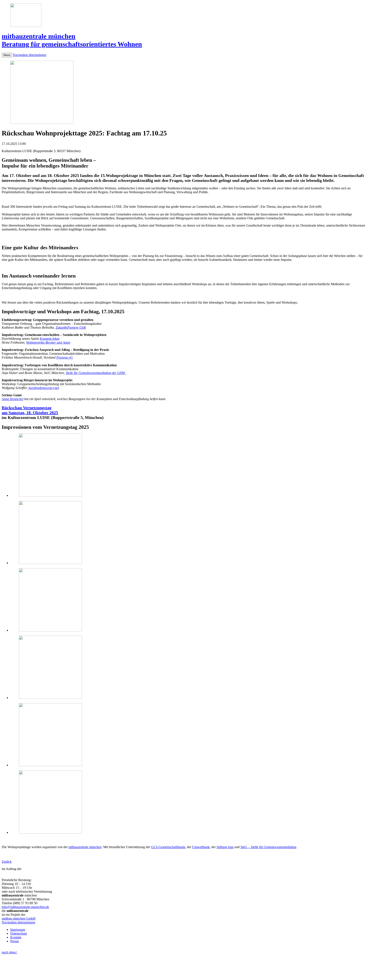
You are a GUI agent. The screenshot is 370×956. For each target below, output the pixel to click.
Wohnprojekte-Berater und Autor (48, 342)
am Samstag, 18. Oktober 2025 (30, 412)
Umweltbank (201, 847)
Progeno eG (64, 357)
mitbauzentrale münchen (85, 847)
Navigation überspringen (29, 55)
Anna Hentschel (12, 399)
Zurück (7, 861)
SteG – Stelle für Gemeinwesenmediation (268, 847)
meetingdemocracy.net (43, 388)
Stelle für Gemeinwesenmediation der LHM (96, 373)
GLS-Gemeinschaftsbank (168, 847)
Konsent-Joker (50, 338)
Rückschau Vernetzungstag (26, 407)
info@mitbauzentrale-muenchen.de (25, 907)
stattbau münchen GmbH (19, 918)
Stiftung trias (225, 847)
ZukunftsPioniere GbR (71, 327)
